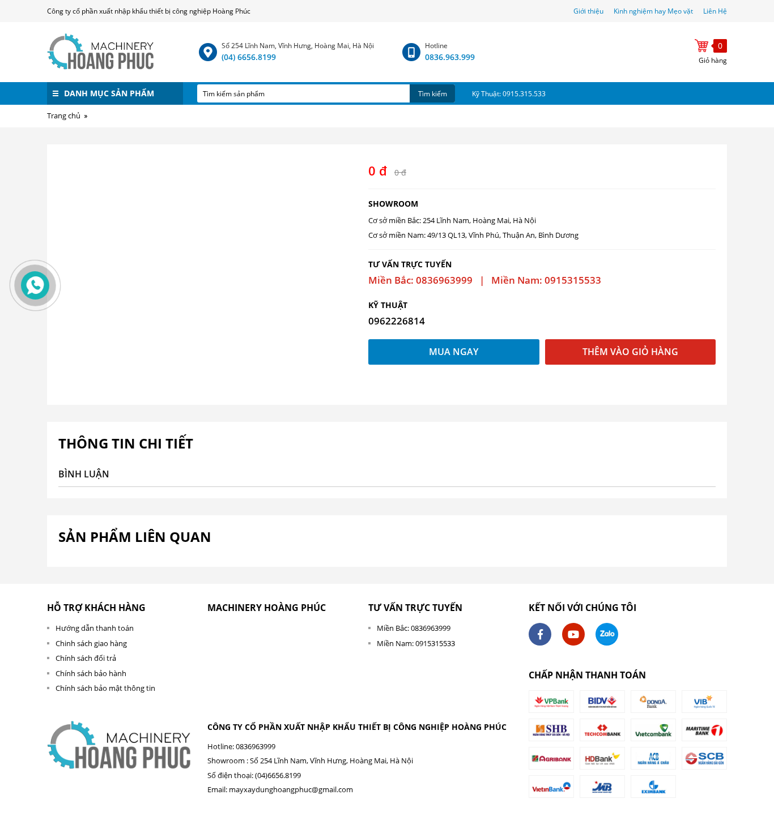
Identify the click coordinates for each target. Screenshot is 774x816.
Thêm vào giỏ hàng (630, 351)
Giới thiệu (589, 11)
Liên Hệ (715, 11)
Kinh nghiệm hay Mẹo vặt (653, 11)
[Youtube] (573, 634)
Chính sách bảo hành (91, 673)
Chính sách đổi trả (86, 658)
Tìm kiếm (432, 94)
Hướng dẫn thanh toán (95, 628)
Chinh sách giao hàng (91, 643)
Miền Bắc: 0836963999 (413, 628)
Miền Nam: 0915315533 (416, 643)
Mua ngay (453, 351)
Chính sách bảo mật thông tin (105, 688)
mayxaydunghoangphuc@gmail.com (291, 789)
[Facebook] (540, 634)
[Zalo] (607, 634)
